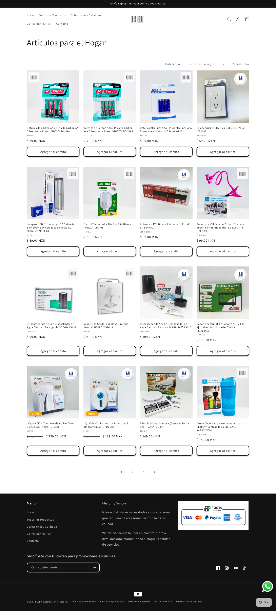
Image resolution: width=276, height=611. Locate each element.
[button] (229, 19)
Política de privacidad (112, 601)
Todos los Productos (40, 519)
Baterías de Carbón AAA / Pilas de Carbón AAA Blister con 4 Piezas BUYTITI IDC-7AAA (108, 129)
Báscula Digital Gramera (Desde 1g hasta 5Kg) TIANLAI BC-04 (164, 425)
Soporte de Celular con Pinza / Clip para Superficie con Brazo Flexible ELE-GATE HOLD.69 (220, 228)
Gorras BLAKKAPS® (39, 534)
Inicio (30, 512)
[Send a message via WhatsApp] (267, 586)
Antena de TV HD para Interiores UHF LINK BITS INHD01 (165, 226)
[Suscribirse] (94, 567)
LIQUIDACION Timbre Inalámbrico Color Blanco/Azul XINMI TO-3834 (107, 425)
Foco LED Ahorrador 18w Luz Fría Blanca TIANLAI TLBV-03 (107, 226)
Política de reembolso (84, 601)
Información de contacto (189, 601)
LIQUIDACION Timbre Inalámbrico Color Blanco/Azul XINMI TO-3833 (50, 425)
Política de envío (163, 601)
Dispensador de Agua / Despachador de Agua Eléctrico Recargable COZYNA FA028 (51, 325)
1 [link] (121, 472)
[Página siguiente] (154, 472)
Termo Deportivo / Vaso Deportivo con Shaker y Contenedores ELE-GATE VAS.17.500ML (219, 427)
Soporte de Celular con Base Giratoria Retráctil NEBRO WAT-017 (105, 325)
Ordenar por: (173, 64)
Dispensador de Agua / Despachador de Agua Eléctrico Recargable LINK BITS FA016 (165, 325)
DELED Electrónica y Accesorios (52, 601)
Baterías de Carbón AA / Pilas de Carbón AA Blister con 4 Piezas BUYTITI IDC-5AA (52, 129)
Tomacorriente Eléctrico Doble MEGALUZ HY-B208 (221, 129)
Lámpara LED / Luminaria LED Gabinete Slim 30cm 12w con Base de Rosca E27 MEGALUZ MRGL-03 (51, 228)
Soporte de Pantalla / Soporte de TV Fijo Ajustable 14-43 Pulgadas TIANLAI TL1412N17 (220, 327)
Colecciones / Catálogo (42, 526)
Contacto (33, 541)
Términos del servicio (139, 601)
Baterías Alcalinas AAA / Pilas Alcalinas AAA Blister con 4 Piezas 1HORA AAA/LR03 (166, 129)
